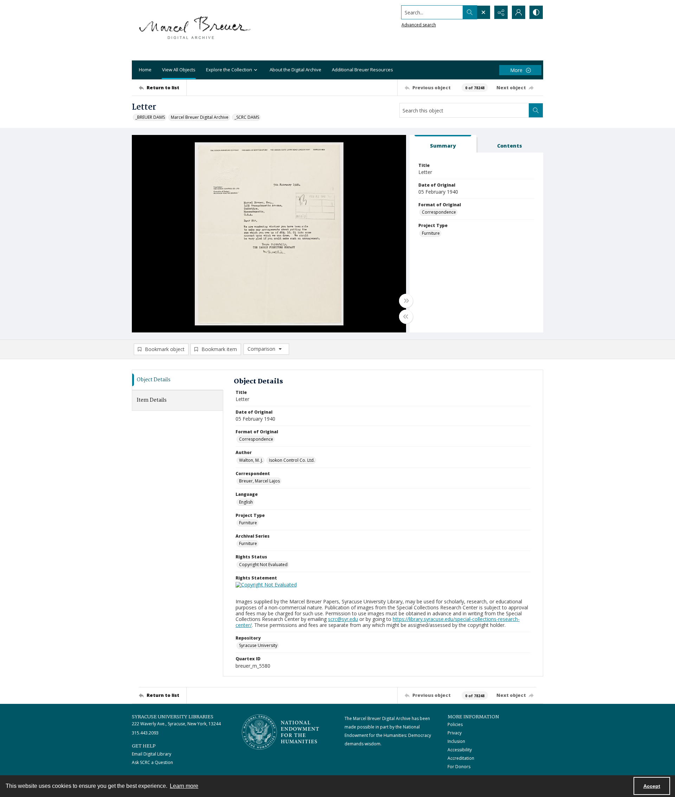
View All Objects (178, 69)
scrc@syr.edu (343, 619)
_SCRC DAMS (246, 117)
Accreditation (461, 758)
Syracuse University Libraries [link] (172, 717)
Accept (651, 786)
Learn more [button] (184, 786)
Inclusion (456, 741)
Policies (455, 724)
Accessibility (460, 750)
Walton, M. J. (251, 460)
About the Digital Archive (295, 69)
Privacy (455, 733)
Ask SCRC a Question (152, 762)
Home (145, 69)
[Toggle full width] (406, 301)
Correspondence (439, 212)
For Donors (459, 767)
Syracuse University (258, 645)
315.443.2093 (145, 733)
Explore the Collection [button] (229, 69)
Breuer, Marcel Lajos (259, 481)
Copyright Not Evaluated (263, 565)
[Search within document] (536, 110)
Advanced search (418, 25)
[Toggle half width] (406, 317)
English (246, 502)
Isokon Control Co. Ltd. (292, 460)
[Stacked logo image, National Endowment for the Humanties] (280, 732)
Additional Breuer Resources (362, 69)
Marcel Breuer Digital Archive (200, 117)
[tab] (443, 144)
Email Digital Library (151, 754)
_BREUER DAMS (150, 117)
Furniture (431, 233)
